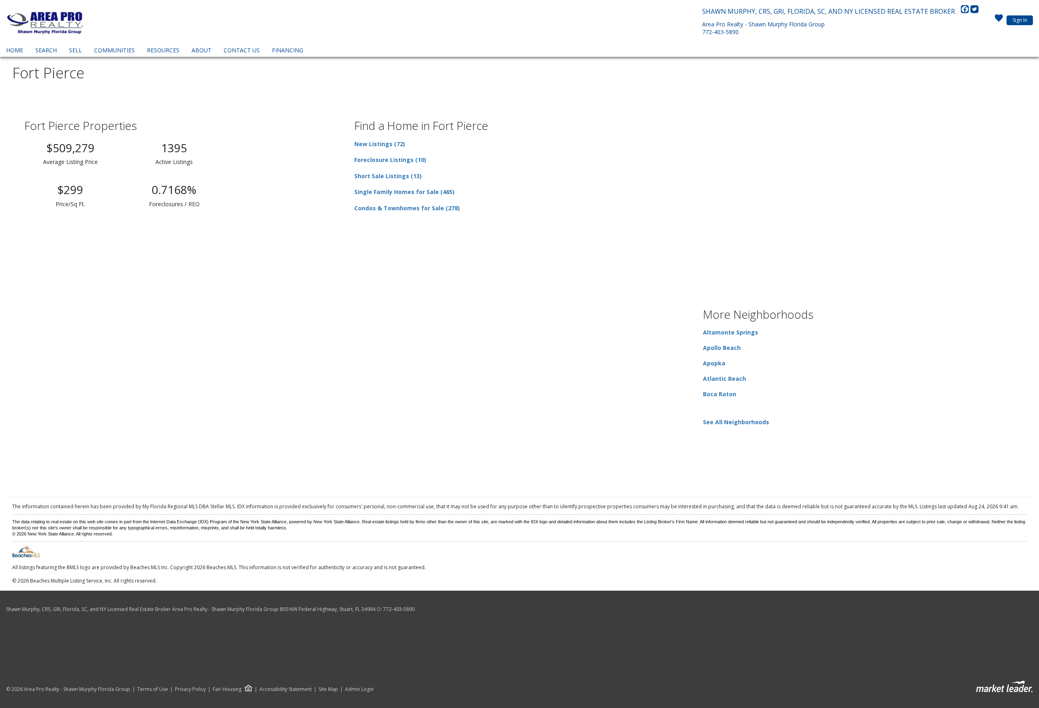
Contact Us (242, 50)
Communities (114, 50)
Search (46, 50)
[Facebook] (965, 11)
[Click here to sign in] (999, 20)
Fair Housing (227, 689)
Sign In (1020, 20)
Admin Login (359, 689)
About (201, 50)
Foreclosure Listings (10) (390, 160)
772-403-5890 (720, 32)
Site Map (328, 689)
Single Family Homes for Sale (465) (404, 192)
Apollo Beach (722, 348)
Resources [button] (163, 50)
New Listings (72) (379, 144)
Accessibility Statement (285, 689)
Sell (75, 50)
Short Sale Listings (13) (388, 176)
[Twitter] (974, 11)
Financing (287, 50)
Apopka (714, 363)
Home (14, 50)
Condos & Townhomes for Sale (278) (407, 208)
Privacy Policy (190, 689)
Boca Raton (719, 394)
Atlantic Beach (724, 378)
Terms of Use (152, 689)
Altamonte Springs (730, 332)
